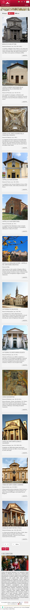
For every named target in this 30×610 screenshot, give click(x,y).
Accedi (26, 5)
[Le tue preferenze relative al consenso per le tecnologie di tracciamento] (2, 607)
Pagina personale (5, 5)
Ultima (17, 544)
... (10, 544)
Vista (17, 13)
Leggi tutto (24, 55)
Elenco (11, 13)
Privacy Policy (5, 608)
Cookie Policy (12, 608)
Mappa (5, 13)
